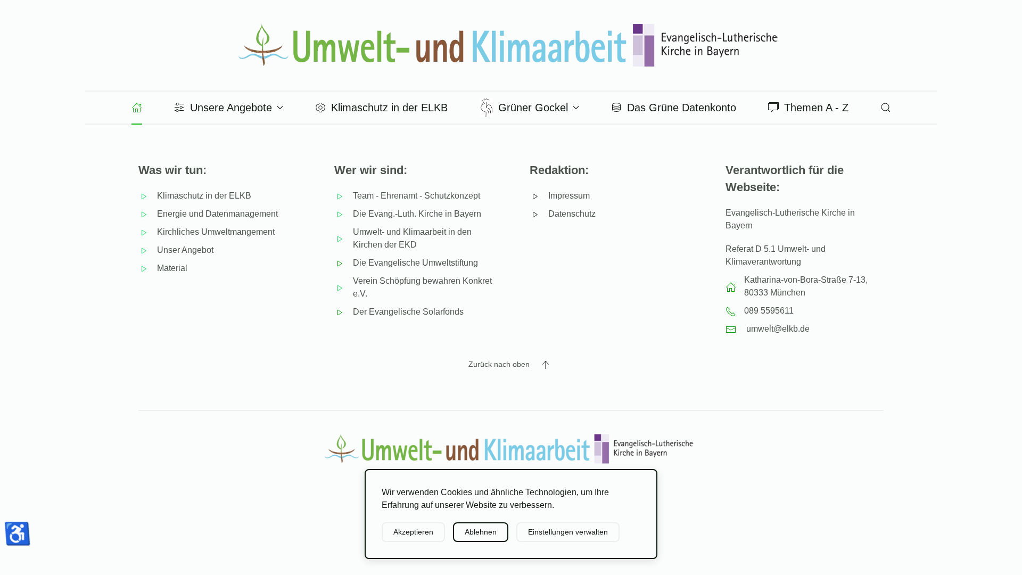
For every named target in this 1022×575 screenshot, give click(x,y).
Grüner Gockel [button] (533, 107)
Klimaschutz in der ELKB (389, 107)
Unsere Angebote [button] (231, 107)
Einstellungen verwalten (568, 532)
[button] (885, 108)
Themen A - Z (816, 107)
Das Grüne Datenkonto (681, 107)
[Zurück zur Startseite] (511, 45)
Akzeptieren (413, 532)
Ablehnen (481, 532)
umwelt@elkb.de (778, 328)
